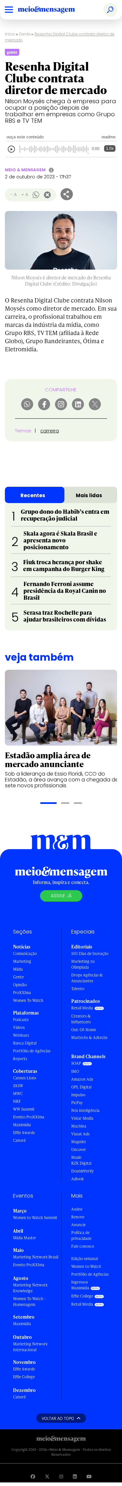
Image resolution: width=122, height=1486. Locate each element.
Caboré (19, 1140)
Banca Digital (24, 1043)
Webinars (21, 1035)
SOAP (76, 1063)
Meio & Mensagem (25, 170)
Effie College (24, 1377)
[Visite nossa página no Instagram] (61, 1476)
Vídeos (19, 1027)
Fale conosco (82, 1246)
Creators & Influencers (81, 1019)
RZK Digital (81, 1163)
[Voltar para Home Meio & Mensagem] (53, 9)
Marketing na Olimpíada (83, 964)
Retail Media (82, 1008)
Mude (76, 1157)
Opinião (20, 985)
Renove (77, 1217)
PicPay (77, 1102)
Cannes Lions (24, 1078)
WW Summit (23, 1109)
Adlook (77, 1179)
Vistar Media (82, 1118)
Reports (20, 1058)
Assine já (61, 895)
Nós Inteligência (85, 1110)
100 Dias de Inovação (89, 953)
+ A (24, 194)
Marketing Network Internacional (30, 1347)
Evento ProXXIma (28, 1117)
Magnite (78, 1141)
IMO (75, 1071)
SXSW (18, 1085)
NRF (17, 1101)
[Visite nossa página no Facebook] (33, 1476)
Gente (25, 34)
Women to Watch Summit (35, 1217)
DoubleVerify (82, 1171)
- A (13, 194)
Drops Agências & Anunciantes (87, 978)
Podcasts (21, 1019)
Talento (77, 988)
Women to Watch (86, 1266)
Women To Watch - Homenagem (29, 1301)
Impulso (78, 1095)
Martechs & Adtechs (89, 1037)
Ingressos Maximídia (80, 1285)
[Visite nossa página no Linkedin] (75, 1476)
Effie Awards (24, 1132)
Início (10, 34)
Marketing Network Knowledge (30, 1288)
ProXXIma (22, 992)
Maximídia (22, 1125)
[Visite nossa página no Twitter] (47, 1476)
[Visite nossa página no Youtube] (89, 1476)
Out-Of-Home (83, 1029)
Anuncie (78, 1224)
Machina (78, 1126)
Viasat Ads (80, 1134)
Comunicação (25, 953)
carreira (49, 430)
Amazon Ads (82, 1079)
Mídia (18, 969)
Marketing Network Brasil (35, 1257)
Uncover (78, 1149)
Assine (76, 1209)
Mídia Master (24, 1238)
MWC (18, 1093)
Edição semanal (84, 1258)
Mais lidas (89, 495)
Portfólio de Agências (31, 1051)
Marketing (22, 961)
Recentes (32, 495)
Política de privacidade (81, 1235)
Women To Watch (28, 1000)
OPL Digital (81, 1087)
